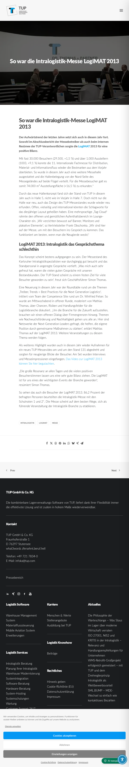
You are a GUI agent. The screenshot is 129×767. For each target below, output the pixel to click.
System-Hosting (16, 693)
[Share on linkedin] (64, 443)
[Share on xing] (78, 443)
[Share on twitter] (51, 443)
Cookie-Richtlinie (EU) (60, 686)
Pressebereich (14, 577)
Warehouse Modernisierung (23, 673)
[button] (121, 10)
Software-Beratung (17, 683)
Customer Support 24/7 (20, 708)
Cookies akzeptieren (64, 735)
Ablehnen (64, 744)
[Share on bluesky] (73, 443)
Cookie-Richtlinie (48, 762)
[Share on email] (82, 443)
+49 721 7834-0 (27, 556)
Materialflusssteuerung (20, 625)
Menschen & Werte (59, 615)
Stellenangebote (57, 620)
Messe (55, 423)
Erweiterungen (15, 635)
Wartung (11, 703)
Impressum (83, 762)
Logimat (43, 423)
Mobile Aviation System (20, 630)
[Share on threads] (56, 443)
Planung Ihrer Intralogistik (21, 668)
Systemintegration (17, 678)
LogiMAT (84, 146)
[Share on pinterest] (60, 443)
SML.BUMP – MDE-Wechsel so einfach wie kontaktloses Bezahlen (102, 695)
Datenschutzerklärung (67, 762)
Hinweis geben (56, 682)
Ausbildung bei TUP (59, 625)
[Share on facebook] (47, 443)
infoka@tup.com (25, 561)
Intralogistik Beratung (19, 663)
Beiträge (52, 653)
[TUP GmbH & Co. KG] (17, 10)
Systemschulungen (17, 698)
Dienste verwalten (13, 726)
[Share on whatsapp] (69, 443)
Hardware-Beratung (18, 688)
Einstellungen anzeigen (64, 754)
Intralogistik (27, 423)
